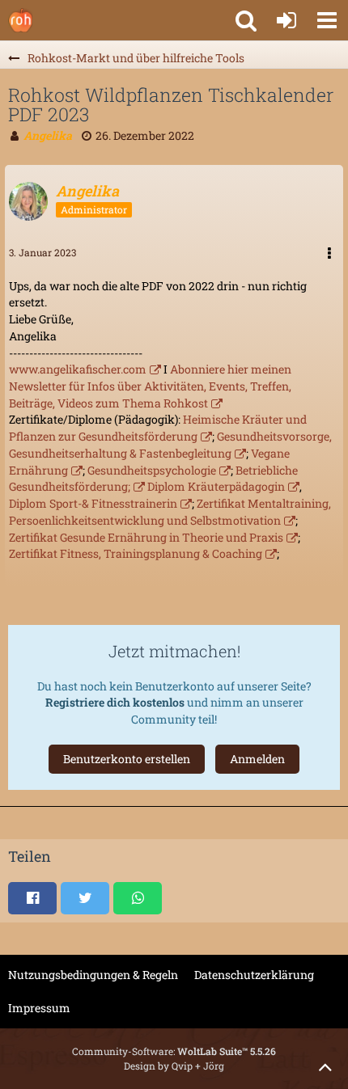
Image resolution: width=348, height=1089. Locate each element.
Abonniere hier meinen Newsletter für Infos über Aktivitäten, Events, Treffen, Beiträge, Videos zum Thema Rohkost (150, 385)
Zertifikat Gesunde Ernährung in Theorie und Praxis (146, 537)
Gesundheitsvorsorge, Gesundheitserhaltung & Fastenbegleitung (170, 444)
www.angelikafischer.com (77, 369)
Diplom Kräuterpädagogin (216, 486)
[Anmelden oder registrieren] (286, 20)
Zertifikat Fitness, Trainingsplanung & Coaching (135, 553)
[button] (327, 20)
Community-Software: (174, 1051)
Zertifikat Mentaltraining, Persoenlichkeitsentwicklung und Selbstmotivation (170, 512)
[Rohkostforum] (20, 20)
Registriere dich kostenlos (115, 702)
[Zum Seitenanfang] (325, 1066)
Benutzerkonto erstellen (126, 758)
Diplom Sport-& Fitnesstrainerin (93, 503)
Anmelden (257, 758)
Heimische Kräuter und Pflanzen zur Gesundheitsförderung (158, 428)
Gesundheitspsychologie (151, 470)
